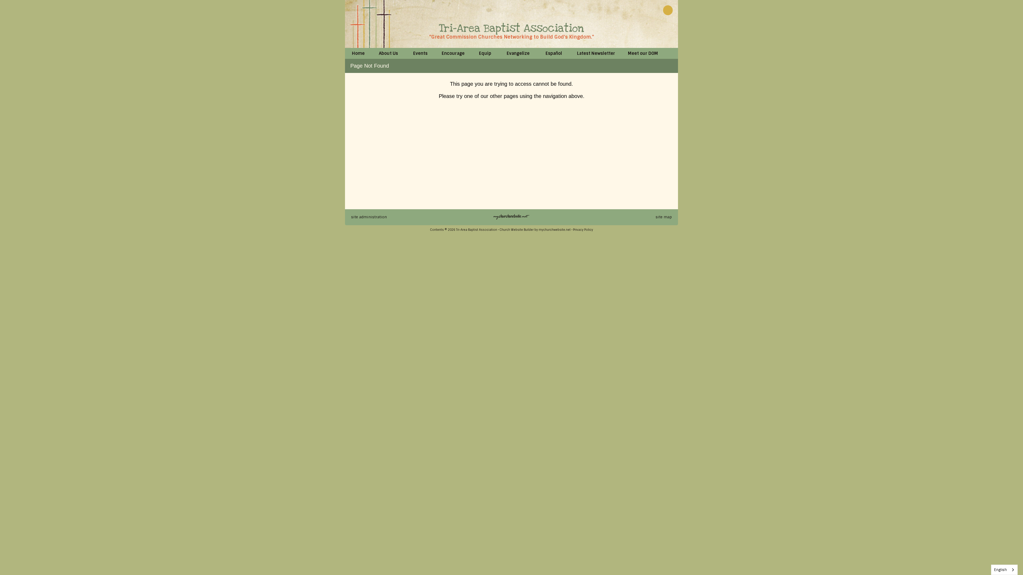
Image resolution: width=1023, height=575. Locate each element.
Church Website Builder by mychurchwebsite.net (535, 230)
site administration (369, 217)
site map (664, 217)
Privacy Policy (583, 230)
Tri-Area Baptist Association (511, 28)
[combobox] (1004, 570)
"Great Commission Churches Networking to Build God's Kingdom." (511, 37)
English (1000, 570)
